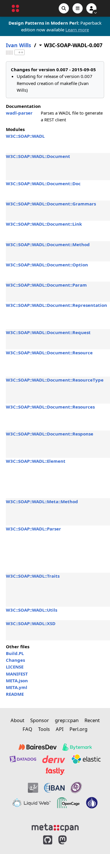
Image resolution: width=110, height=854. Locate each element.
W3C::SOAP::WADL (25, 136)
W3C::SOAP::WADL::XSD (30, 623)
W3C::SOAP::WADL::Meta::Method (42, 501)
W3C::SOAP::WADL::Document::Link (44, 224)
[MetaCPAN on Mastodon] (68, 840)
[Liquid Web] (32, 803)
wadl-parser (19, 113)
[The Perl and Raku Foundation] (92, 803)
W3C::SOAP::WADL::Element (35, 461)
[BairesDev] (37, 747)
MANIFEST (17, 674)
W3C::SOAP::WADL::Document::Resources (50, 407)
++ (20, 52)
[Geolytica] (33, 788)
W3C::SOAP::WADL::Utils (31, 610)
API (60, 729)
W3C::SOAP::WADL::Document (38, 156)
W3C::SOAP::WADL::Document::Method (48, 244)
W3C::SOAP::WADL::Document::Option (47, 265)
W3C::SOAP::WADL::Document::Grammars (51, 204)
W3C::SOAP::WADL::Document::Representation (56, 305)
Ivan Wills (18, 45)
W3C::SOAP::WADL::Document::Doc (43, 183)
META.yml (16, 687)
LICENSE (14, 667)
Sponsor (39, 720)
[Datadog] (23, 759)
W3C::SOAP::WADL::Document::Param (46, 285)
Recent (92, 720)
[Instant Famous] (76, 788)
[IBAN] (54, 788)
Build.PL (15, 653)
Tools (44, 729)
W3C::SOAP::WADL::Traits (33, 576)
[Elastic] (86, 759)
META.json (17, 680)
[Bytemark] (77, 747)
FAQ (27, 729)
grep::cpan (67, 720)
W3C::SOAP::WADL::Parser (33, 529)
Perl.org (78, 729)
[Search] (64, 8)
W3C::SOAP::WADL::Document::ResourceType (55, 380)
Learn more (77, 30)
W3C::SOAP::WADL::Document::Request (48, 332)
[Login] (91, 8)
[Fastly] (55, 771)
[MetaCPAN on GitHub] (47, 840)
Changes (15, 660)
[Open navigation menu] (77, 8)
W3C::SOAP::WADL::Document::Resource (49, 352)
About (17, 720)
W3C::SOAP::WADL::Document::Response (49, 434)
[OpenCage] (68, 803)
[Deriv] (53, 759)
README (15, 694)
